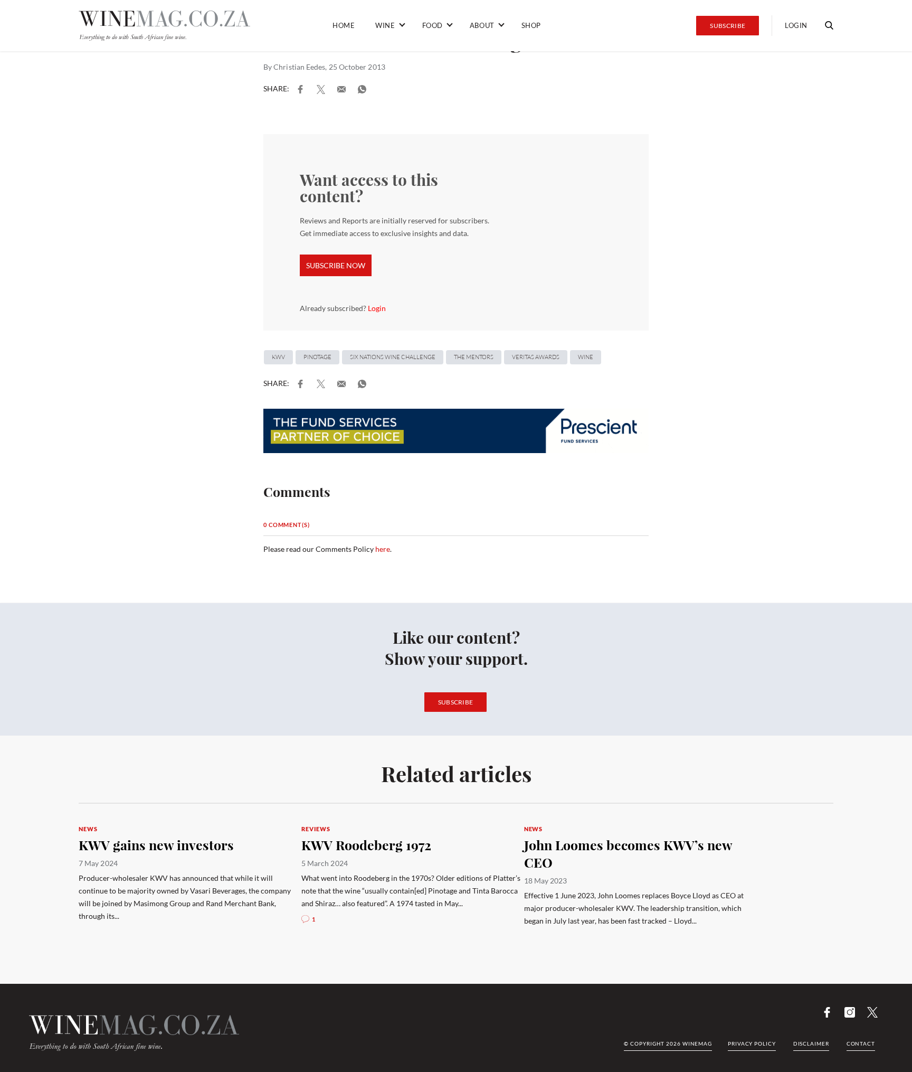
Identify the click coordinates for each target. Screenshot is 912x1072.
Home (343, 25)
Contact (861, 1043)
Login (796, 25)
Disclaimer (811, 1043)
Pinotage (317, 357)
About (482, 25)
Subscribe (727, 26)
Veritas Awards (535, 357)
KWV (278, 357)
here (382, 548)
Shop (531, 25)
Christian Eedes (299, 66)
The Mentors (473, 357)
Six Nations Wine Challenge (392, 357)
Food (432, 25)
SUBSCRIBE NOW (335, 265)
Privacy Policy (752, 1043)
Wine (385, 25)
